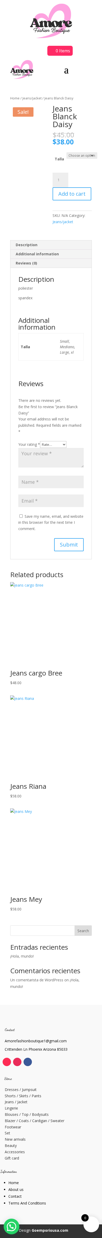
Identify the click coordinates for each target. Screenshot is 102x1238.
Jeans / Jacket (16, 1101)
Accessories (15, 1151)
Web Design (39, 1230)
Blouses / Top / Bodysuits (27, 1114)
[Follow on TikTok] (7, 1062)
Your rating (29, 444)
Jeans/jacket (32, 98)
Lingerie (11, 1108)
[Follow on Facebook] (28, 1062)
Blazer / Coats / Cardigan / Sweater (34, 1120)
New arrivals (15, 1139)
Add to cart (72, 193)
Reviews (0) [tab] (26, 263)
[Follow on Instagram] (17, 1062)
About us (16, 1189)
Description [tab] (26, 244)
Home (15, 98)
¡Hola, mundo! (22, 956)
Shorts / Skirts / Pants (23, 1095)
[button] (11, 1226)
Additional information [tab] (37, 253)
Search (83, 930)
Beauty (11, 1145)
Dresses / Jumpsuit (21, 1089)
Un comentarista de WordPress (36, 979)
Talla (59, 158)
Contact (15, 1196)
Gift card (12, 1158)
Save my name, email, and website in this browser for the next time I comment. (50, 522)
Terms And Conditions (27, 1203)
